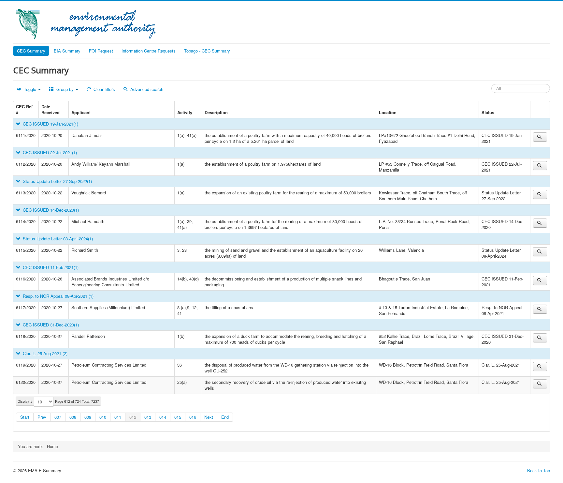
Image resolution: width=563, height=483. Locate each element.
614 (162, 417)
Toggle (29, 89)
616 (192, 417)
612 (132, 417)
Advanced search (146, 89)
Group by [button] (65, 89)
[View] (540, 137)
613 (147, 417)
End (225, 417)
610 (102, 417)
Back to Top (538, 470)
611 (117, 417)
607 (57, 417)
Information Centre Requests (149, 51)
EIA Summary (67, 51)
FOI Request (101, 51)
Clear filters (103, 89)
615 (177, 417)
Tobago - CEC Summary (207, 51)
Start (24, 417)
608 (72, 417)
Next (208, 417)
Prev (41, 417)
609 (87, 417)
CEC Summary (31, 51)
